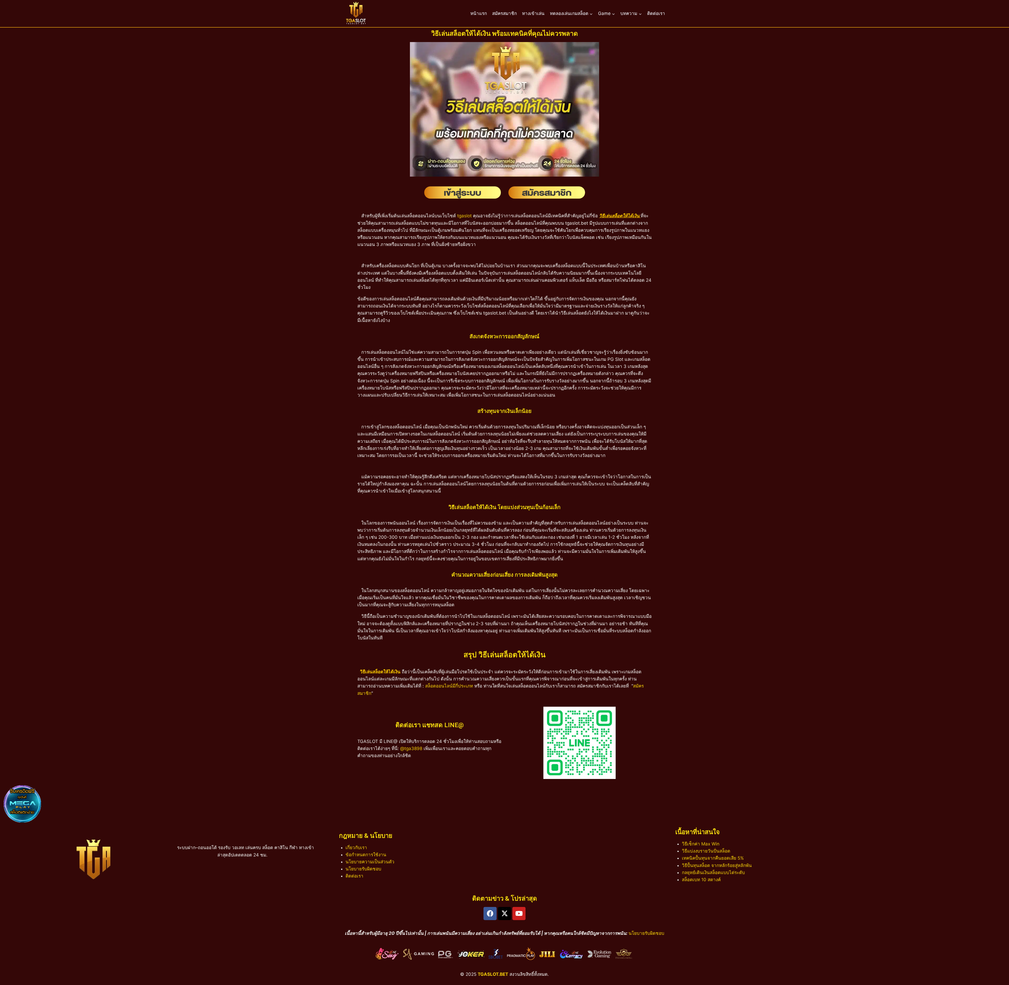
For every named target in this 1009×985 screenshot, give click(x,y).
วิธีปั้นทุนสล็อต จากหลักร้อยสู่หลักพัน (717, 865)
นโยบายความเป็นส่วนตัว (370, 861)
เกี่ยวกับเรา (356, 847)
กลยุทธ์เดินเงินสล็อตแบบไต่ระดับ (713, 872)
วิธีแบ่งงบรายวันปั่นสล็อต (706, 851)
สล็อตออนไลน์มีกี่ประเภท (449, 686)
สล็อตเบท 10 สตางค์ (701, 879)
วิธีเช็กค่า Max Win (700, 844)
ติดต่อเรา (656, 13)
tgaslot (464, 215)
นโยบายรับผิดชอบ (363, 868)
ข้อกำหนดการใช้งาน (366, 854)
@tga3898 (411, 748)
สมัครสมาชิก (504, 13)
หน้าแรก (478, 13)
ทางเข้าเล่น (533, 13)
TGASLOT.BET (493, 974)
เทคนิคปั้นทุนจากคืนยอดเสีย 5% (713, 858)
